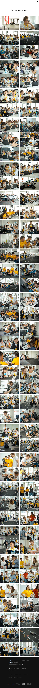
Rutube (22, 664)
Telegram (23, 663)
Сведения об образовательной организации (15, 664)
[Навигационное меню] (37, 1)
